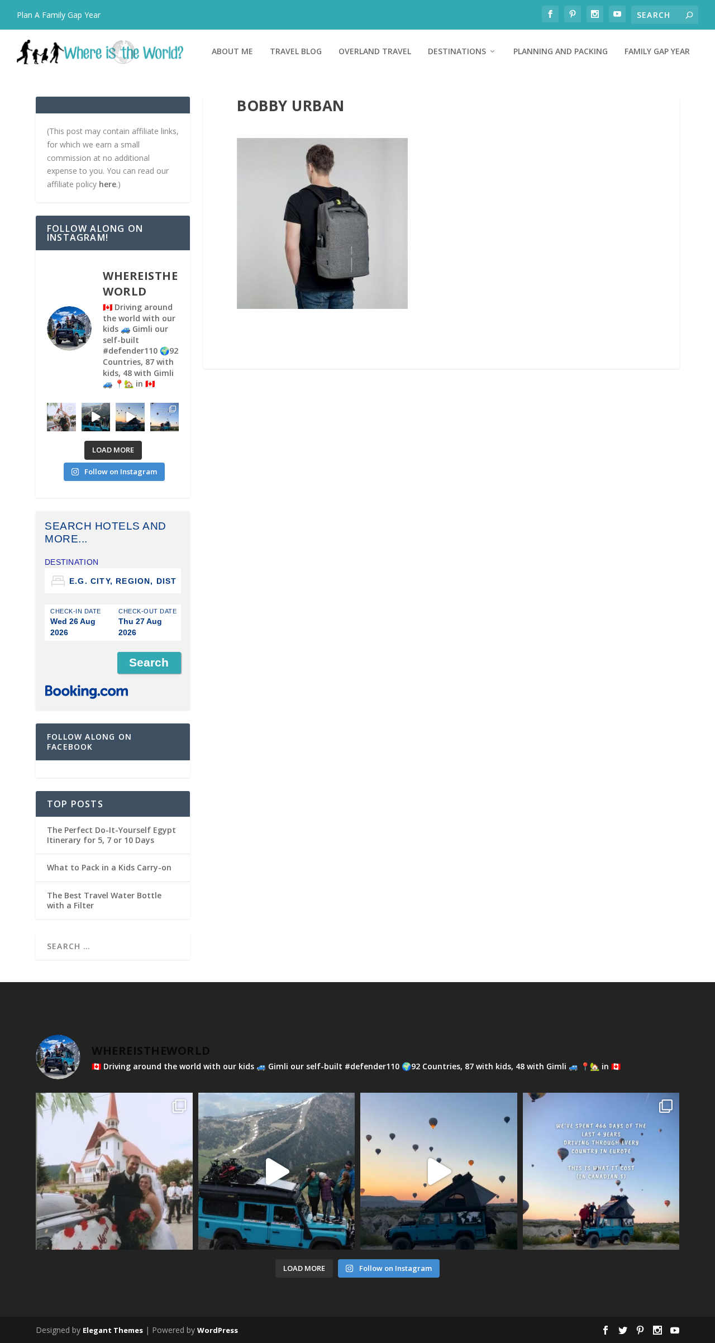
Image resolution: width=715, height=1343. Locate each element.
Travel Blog (296, 51)
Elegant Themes (113, 1330)
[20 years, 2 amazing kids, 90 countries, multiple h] (61, 417)
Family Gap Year (657, 51)
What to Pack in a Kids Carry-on (109, 867)
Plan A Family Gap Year (59, 14)
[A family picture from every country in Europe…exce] (96, 417)
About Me (232, 51)
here (107, 184)
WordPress (217, 1330)
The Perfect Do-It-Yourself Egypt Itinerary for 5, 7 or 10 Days (111, 835)
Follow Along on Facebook (89, 741)
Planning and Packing (560, 51)
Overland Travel (375, 51)
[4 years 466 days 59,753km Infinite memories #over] (130, 417)
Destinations (457, 51)
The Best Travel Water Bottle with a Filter (104, 900)
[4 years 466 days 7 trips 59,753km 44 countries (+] (164, 417)
